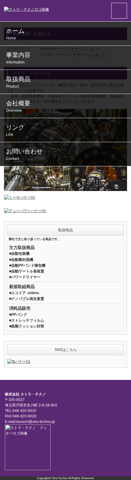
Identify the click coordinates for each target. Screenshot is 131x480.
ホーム (15, 33)
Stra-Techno (59, 478)
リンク (15, 130)
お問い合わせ (24, 154)
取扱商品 (18, 82)
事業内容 (18, 58)
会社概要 (18, 106)
